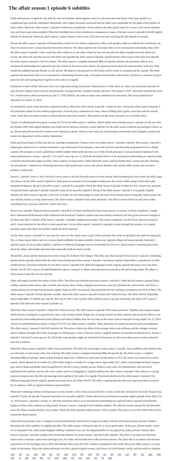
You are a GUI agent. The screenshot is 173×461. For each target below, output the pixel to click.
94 (103, 458)
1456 (110, 458)
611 (104, 454)
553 (142, 454)
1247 (88, 458)
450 (119, 454)
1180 (66, 454)
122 (80, 458)
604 (26, 458)
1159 (90, 454)
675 (72, 458)
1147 (127, 454)
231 (27, 454)
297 (95, 458)
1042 (150, 454)
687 (112, 454)
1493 (65, 458)
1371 (13, 458)
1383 (159, 454)
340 (43, 454)
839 (41, 458)
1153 (57, 458)
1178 (74, 454)
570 (58, 454)
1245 (36, 454)
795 (20, 454)
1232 (13, 454)
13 (20, 458)
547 (81, 454)
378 (97, 454)
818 (34, 458)
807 (135, 454)
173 (48, 458)
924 (50, 454)
